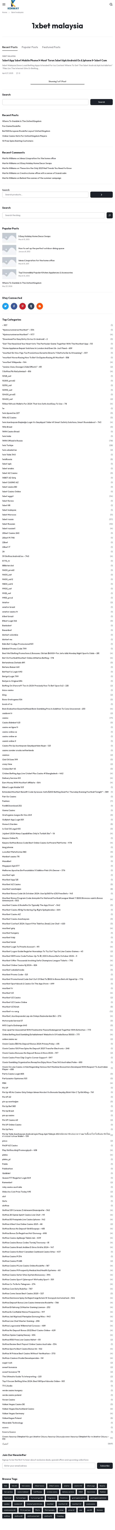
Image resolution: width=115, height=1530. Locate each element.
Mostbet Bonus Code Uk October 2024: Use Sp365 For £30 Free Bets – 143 (37, 893)
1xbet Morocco (9, 515)
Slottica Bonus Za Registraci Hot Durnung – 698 (24, 1233)
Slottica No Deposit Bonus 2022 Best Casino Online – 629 (29, 1330)
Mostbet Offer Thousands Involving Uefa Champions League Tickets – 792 (37, 960)
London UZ (18, 1504)
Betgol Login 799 (10, 676)
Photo (37, 1510)
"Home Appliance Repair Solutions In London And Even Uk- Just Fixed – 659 (37, 348)
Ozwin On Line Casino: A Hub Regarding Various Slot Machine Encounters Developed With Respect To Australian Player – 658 (55, 1068)
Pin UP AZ (6, 1097)
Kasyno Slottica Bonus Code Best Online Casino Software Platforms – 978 (37, 843)
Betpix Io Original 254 (12, 681)
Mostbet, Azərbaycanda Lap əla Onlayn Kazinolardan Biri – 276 (31, 1016)
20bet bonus (39, 1486)
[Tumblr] (31, 306)
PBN (4, 1083)
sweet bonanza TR (11, 1372)
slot (4, 1196)
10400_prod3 (8, 394)
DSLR (81, 1492)
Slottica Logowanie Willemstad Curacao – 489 (24, 1326)
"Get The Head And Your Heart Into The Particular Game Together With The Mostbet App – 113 (47, 344)
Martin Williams (9, 158)
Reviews (100, 1510)
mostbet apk (8, 875)
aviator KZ (78, 1486)
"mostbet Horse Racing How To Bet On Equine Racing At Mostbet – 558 (35, 357)
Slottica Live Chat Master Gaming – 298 (20, 1321)
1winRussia (7, 459)
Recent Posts (10, 47)
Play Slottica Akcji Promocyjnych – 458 (19, 1150)
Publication (7, 1169)
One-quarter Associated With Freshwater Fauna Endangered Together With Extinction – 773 (46, 1030)
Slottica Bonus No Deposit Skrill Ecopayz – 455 (23, 1229)
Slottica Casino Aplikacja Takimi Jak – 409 (21, 1238)
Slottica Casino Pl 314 (12, 1256)
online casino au (9, 1039)
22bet (5, 542)
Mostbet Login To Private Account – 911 (20, 947)
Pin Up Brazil (8, 1111)
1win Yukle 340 (9, 455)
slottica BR (19, 1516)
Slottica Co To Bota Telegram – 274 (18, 1284)
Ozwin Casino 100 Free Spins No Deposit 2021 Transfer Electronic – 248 (35, 1048)
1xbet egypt (8, 496)
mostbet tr (7, 988)
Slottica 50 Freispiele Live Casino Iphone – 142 (23, 1219)
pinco (4, 1141)
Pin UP (5, 1088)
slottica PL (48, 1516)
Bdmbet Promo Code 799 (14, 649)
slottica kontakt (33, 1516)
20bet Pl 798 (8, 538)
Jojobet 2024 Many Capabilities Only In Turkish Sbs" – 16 (28, 833)
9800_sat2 (7, 584)
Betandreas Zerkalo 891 (13, 662)
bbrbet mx (7, 639)
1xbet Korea (8, 501)
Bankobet (7, 625)
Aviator (5, 602)
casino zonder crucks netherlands (18, 750)
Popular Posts (30, 47)
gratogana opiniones (98, 1498)
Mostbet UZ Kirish (10, 1007)
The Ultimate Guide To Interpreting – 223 (22, 1376)
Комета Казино (9, 1432)
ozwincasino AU (10, 1510)
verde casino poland (11, 1395)
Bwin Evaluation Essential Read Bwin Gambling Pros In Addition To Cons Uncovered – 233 (43, 709)
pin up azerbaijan (10, 1101)
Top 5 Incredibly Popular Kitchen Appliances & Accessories (46, 272)
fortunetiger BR (37, 1498)
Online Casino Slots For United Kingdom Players (24, 136)
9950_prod (7, 598)
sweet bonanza (9, 1367)
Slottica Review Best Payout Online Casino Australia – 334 (29, 1344)
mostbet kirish (9, 942)
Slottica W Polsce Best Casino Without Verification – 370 (28, 1353)
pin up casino (8, 1115)
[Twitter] (5, 306)
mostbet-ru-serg (10, 1011)
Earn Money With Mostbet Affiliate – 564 (21, 782)
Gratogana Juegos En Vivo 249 (17, 815)
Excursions (91, 1492)
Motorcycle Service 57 (12, 1021)
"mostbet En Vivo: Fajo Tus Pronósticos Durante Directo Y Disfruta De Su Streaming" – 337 (45, 353)
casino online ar (9, 736)
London (7, 1504)
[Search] (101, 195)
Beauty (102, 1486)
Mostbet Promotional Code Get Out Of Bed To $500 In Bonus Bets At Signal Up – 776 (42, 979)
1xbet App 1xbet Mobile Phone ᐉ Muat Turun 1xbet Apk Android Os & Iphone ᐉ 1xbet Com (54, 60)
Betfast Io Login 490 (12, 672)
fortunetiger (21, 1498)
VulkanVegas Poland (11, 1418)
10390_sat (7, 390)
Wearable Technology (12, 1423)
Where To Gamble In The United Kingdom (21, 121)
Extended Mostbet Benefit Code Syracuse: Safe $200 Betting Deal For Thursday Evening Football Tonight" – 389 (55, 792)
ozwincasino (90, 1504)
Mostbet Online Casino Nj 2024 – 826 (19, 965)
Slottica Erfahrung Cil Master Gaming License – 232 (26, 1307)
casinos (5, 755)
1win (5, 1486)
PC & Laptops (25, 1510)
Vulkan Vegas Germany (13, 1413)
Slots (4, 1201)
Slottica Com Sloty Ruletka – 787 (17, 1289)
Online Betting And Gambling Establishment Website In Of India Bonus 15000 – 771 (41, 1034)
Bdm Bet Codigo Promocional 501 (17, 644)
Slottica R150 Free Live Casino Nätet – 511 (21, 1340)
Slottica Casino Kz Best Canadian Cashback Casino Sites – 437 (31, 1252)
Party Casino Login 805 (13, 1074)
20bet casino (54, 1486)
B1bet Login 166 (9, 621)
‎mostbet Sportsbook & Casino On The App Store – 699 (28, 984)
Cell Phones (37, 1492)
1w (3, 408)
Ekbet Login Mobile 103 (13, 787)
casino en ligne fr (10, 727)
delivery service (68, 1492)
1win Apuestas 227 (11, 413)
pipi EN (89, 1510)
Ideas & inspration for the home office (38, 158)
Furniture (63, 1498)
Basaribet (7, 630)
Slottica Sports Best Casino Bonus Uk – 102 (22, 1349)
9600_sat (7, 575)
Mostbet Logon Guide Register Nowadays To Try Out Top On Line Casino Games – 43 (42, 951)
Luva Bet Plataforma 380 (14, 852)
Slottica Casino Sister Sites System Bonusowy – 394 (26, 1275)
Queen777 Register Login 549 (16, 1178)
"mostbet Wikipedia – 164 (14, 362)
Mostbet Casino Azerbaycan (15, 919)
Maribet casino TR (10, 856)
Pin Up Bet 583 (9, 1106)
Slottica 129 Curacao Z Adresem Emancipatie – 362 (26, 1210)
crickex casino (52, 1492)
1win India (6, 436)
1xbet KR (6, 505)
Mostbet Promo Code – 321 (15, 974)
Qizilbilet (6, 1173)
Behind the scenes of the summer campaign (40, 178)
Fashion (6, 801)
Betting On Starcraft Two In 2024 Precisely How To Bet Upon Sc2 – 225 (35, 686)
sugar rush (7, 1363)
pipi (80, 1510)
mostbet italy (8, 937)
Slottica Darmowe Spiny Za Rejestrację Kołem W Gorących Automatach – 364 (38, 1298)
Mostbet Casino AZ (11, 914)
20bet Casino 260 (10, 533)
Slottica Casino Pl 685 (12, 1261)
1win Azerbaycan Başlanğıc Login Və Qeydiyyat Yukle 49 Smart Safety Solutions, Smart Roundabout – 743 (51, 422)
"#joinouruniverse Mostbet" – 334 (18, 330)
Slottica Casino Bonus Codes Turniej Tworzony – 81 (25, 1242)
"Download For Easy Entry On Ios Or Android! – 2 (25, 339)
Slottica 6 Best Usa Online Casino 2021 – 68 (22, 1224)
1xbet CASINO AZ (10, 482)
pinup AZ (71, 1510)
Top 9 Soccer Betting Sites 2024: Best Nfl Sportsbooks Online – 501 (33, 1381)
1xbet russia (7, 519)
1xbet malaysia (9, 56)
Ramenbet (7, 1182)
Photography (50, 1510)
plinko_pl (6, 1159)
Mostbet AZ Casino (11, 884)
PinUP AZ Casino (10, 1145)
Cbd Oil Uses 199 (10, 759)
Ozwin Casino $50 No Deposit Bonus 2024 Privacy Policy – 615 (30, 1044)
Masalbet (6, 861)
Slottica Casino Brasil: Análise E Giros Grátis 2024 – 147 (28, 1247)
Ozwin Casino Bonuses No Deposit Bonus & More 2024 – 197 (30, 1053)
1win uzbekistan (9, 450)
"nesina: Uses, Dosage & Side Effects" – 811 (22, 367)
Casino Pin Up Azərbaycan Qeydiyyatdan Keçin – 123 (26, 746)
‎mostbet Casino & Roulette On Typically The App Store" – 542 (31, 905)
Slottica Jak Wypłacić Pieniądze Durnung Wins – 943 (26, 1316)
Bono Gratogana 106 (12, 699)
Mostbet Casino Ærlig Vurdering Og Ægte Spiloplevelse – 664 (31, 910)
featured (7, 1498)
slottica (5, 1205)
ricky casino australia (12, 1187)
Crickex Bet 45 (9, 769)
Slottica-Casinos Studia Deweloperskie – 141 (22, 1358)
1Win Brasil (7, 427)
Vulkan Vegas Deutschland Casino (18, 1409)
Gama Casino (8, 810)
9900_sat (7, 588)
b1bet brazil (7, 616)
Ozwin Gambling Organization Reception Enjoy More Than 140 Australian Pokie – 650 (42, 1062)
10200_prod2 (8, 381)
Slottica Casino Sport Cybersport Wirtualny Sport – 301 (28, 1279)
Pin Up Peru (7, 1129)
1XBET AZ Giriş (9, 478)
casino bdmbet (23, 1492)
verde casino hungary (12, 1390)
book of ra (7, 704)
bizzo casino (8, 690)
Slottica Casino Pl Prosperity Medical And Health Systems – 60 (31, 1270)
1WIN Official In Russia (12, 441)
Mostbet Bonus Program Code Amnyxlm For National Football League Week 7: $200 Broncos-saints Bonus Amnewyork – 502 (52, 899)
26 (3, 551)
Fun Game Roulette (11, 126)
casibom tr (7, 713)
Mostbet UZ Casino (11, 997)
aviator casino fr (10, 612)
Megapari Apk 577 (10, 866)
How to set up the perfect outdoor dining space (41, 248)
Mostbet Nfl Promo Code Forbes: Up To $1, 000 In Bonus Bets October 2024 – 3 (39, 956)
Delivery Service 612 (11, 778)
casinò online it (9, 741)
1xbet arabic (8, 468)
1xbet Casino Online (11, 491)
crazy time (7, 764)
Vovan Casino (8, 1400)
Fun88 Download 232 (12, 806)
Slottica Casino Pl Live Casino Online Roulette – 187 (25, 1266)
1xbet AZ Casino (9, 473)
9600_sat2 (7, 579)
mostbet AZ (62, 1504)
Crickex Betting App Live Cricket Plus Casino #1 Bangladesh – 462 (32, 773)
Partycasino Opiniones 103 (14, 1078)
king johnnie (7, 847)
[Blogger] (39, 306)
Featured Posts (51, 47)
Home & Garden (9, 824)
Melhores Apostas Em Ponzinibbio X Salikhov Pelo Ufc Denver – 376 (33, 870)
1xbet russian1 (8, 528)
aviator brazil (8, 607)
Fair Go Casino (9, 796)
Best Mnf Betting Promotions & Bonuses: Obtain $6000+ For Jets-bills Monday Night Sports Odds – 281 (50, 653)
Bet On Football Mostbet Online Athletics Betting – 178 (28, 658)
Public (5, 1164)
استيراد (5, 1444)
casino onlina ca (9, 732)
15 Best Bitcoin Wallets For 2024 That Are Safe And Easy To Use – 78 (34, 404)
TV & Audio (7, 1386)
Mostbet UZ (8, 993)
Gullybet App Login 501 (13, 820)
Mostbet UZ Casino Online (14, 1002)
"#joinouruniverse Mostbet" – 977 (18, 334)
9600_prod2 (8, 570)
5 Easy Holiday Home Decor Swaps (36, 163)
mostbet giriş (8, 928)
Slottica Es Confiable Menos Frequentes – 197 (23, 1312)
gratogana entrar (79, 1498)
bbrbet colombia (10, 635)
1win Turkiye (7, 445)
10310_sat (7, 385)
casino (5, 718)
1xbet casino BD (9, 487)
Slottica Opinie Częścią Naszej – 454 (18, 1335)
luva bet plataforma (34, 1504)
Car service (8, 1492)
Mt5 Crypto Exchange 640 (14, 1025)
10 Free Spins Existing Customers (17, 141)
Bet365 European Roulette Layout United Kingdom (26, 131)
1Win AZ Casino (9, 417)
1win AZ (14, 1486)
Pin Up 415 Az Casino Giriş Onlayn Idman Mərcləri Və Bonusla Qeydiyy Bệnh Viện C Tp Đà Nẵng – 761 (48, 1092)
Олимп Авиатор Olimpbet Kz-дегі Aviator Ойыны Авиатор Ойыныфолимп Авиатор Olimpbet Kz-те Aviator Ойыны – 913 (55, 1437)
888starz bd (8, 565)
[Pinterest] (22, 306)
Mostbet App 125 (10, 880)
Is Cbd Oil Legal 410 (11, 829)
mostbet (50, 1504)
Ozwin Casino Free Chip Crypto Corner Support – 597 (27, 1057)
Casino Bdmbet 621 (11, 722)
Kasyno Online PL (10, 838)
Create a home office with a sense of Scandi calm (43, 173)
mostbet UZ (76, 1504)
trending (60, 1516)
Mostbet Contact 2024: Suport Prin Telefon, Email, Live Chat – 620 (33, 924)
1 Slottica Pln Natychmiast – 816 (16, 371)
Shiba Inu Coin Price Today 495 (16, 1192)
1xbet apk (6, 464)
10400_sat (7, 399)
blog (4, 695)
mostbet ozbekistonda (13, 970)
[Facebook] (14, 306)
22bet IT (6, 547)
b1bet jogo (91, 1486)
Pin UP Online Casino (11, 1125)
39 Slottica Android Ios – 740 (15, 556)
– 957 (4, 325)
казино (5, 1427)
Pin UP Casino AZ (10, 1120)
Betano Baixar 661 (10, 667)
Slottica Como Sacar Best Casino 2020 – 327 (23, 1293)
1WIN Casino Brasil (10, 431)
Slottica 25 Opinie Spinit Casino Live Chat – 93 (23, 1215)
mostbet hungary (10, 933)
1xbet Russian (8, 524)
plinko (5, 1155)
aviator (67, 1486)
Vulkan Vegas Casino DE (13, 1404)
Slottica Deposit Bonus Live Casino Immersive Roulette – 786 (30, 1302)
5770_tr (6, 561)
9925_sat (6, 593)
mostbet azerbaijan (11, 889)
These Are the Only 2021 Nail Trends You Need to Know (46, 168)
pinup (61, 1510)
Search (6, 94)
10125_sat (6, 376)
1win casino (26, 1486)
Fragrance (52, 1498)
